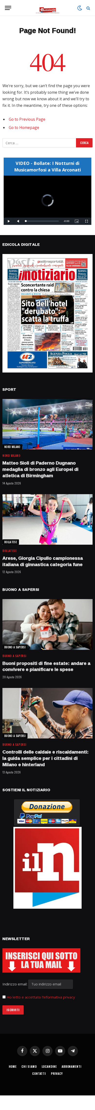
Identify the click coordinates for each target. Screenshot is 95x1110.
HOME (13, 1066)
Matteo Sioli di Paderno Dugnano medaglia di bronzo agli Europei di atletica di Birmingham (40, 469)
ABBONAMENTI (71, 1066)
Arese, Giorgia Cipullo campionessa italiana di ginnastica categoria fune (42, 561)
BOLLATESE (10, 542)
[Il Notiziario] (47, 8)
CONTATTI (39, 1073)
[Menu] (8, 7)
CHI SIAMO (29, 1066)
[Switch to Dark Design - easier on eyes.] (79, 8)
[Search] (88, 7)
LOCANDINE (49, 1066)
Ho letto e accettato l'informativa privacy (41, 997)
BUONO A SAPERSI (15, 647)
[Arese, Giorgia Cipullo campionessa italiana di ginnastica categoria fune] (47, 519)
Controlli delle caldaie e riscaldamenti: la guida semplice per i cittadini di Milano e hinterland (45, 758)
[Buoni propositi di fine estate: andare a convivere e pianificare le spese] (47, 624)
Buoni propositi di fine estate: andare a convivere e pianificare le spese (46, 666)
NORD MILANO (12, 447)
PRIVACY (57, 1073)
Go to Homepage (24, 127)
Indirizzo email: (15, 984)
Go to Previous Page (27, 119)
